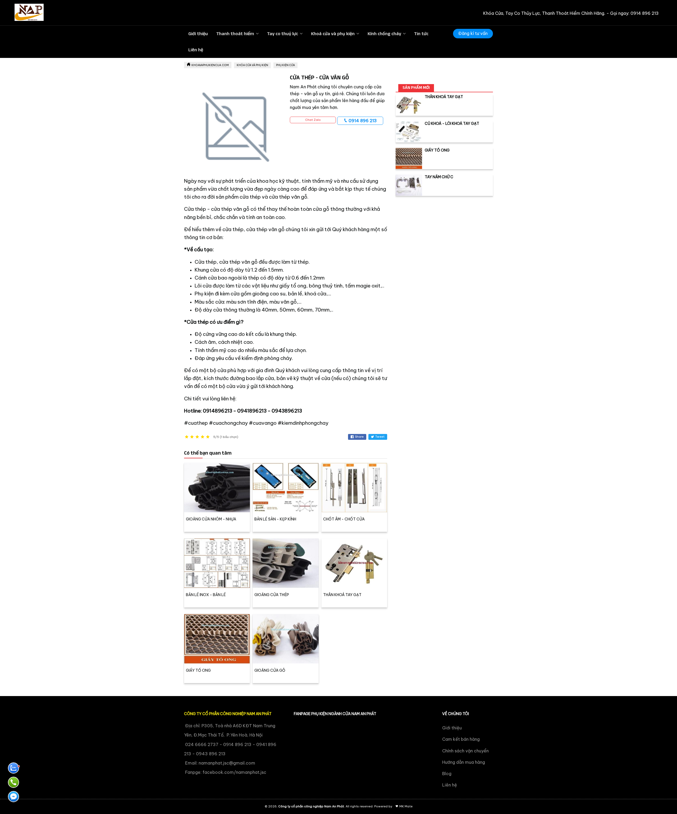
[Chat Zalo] (13, 768)
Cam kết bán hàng (461, 739)
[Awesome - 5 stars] (208, 437)
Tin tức (421, 33)
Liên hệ (195, 49)
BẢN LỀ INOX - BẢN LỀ (206, 594)
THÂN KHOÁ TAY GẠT (342, 594)
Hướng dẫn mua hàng (463, 762)
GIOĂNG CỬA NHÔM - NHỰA (211, 519)
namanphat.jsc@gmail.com (227, 763)
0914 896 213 (362, 120)
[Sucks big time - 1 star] (186, 437)
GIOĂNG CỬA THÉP (271, 594)
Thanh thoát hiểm (235, 33)
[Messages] (13, 796)
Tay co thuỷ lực (282, 33)
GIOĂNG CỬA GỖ (269, 670)
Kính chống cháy (384, 33)
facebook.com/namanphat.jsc (234, 772)
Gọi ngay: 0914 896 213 (634, 13)
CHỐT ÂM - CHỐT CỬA (344, 519)
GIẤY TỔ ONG (198, 670)
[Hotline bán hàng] (13, 782)
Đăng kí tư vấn (473, 33)
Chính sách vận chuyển (465, 750)
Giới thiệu (198, 33)
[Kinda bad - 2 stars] (192, 437)
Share (359, 436)
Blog (446, 773)
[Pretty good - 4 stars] (202, 437)
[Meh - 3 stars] (197, 437)
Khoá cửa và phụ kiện (333, 33)
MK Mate (406, 806)
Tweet (380, 436)
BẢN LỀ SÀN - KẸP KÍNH (275, 519)
